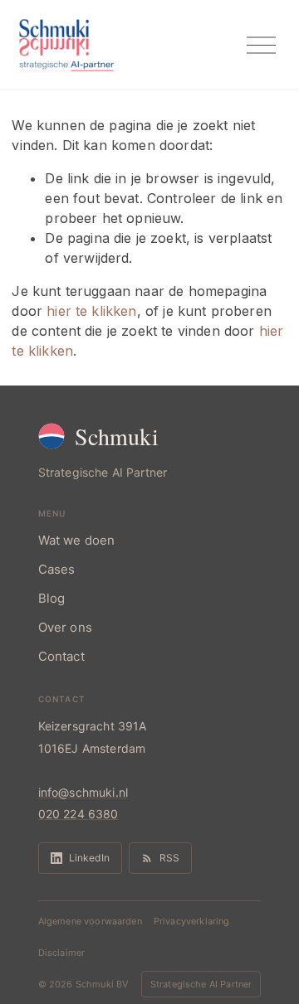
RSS (169, 857)
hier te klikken (91, 311)
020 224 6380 (78, 814)
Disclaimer (62, 952)
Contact (61, 656)
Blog (52, 598)
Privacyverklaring (192, 921)
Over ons (65, 627)
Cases (57, 569)
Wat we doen (76, 540)
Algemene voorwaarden (90, 921)
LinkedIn (89, 857)
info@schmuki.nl (83, 792)
